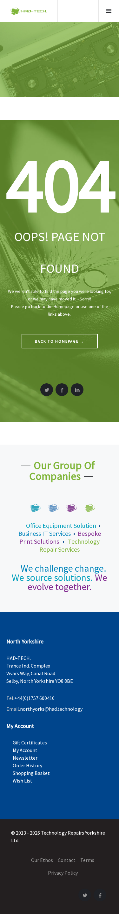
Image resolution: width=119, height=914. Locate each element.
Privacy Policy (63, 873)
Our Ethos (42, 860)
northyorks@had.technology (51, 709)
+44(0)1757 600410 (34, 698)
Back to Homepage (59, 341)
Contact (67, 860)
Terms (87, 860)
